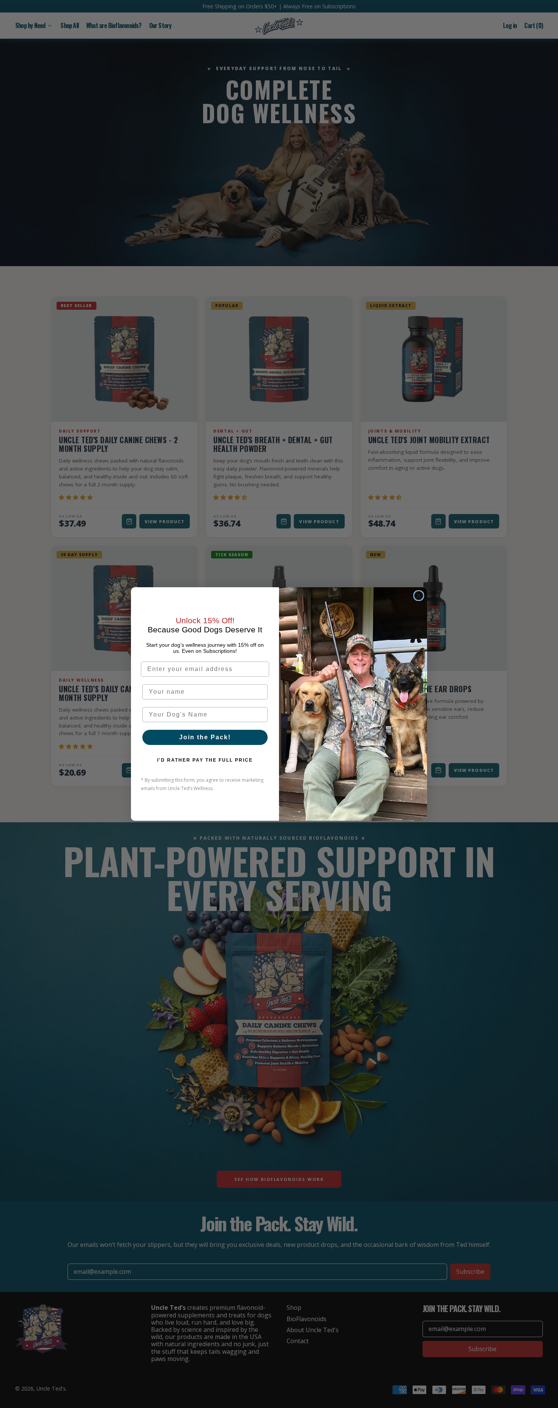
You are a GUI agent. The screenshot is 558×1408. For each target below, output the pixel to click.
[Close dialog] (418, 595)
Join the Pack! (205, 737)
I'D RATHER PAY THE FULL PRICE (205, 760)
